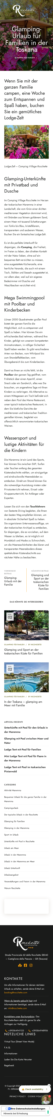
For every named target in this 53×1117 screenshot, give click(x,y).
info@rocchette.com (17, 1008)
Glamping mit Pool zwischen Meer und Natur (26, 741)
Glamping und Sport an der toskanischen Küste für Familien (23, 651)
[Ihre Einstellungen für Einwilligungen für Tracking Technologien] (48, 1112)
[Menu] (46, 12)
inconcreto (36, 644)
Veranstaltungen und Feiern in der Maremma (24, 881)
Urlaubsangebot (11, 874)
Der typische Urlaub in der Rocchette (21, 814)
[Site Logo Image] (24, 10)
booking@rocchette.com (15, 992)
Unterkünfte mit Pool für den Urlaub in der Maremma (26, 730)
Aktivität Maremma (12, 790)
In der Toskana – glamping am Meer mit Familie (23, 703)
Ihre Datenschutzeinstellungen (28, 1108)
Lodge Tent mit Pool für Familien (22, 749)
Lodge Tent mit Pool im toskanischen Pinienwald (25, 769)
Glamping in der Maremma (16, 828)
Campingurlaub (11, 808)
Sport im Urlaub (11, 834)
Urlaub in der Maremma (15, 854)
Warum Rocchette (12, 888)
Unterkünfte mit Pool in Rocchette (19, 841)
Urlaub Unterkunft (12, 868)
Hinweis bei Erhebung (16, 1113)
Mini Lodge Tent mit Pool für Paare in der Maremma (25, 758)
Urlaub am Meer (11, 848)
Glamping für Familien (25, 57)
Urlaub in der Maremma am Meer (19, 861)
